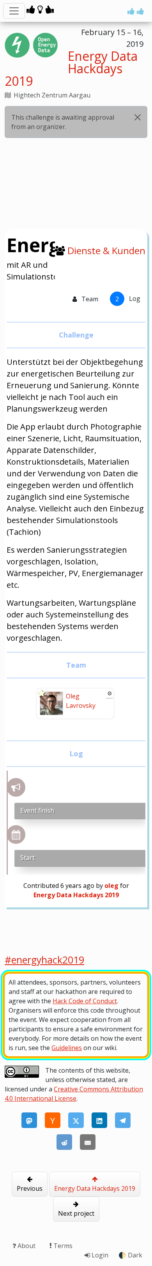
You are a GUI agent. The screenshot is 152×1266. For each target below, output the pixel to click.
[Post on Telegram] (123, 1120)
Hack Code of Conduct (85, 1001)
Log (127, 299)
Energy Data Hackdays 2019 (94, 1188)
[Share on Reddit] (64, 1142)
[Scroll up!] (135, 11)
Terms (62, 1245)
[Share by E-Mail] (87, 1142)
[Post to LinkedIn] (99, 1120)
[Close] (137, 117)
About (26, 1245)
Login (99, 1255)
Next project (76, 1213)
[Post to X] (76, 1120)
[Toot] (29, 1120)
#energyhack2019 (44, 959)
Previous (29, 1188)
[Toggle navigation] (14, 11)
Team (89, 299)
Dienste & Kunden (106, 250)
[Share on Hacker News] (52, 1120)
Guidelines (66, 1047)
